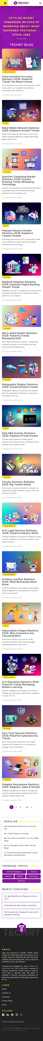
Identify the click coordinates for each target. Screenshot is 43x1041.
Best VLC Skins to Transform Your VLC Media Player (21, 839)
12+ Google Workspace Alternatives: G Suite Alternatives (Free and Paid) (21, 854)
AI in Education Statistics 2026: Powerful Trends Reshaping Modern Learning (20, 684)
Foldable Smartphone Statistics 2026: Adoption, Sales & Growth (21, 785)
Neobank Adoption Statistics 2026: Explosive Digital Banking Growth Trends (21, 284)
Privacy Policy (7, 1001)
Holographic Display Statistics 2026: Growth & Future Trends (20, 385)
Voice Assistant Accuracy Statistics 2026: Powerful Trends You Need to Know (17, 79)
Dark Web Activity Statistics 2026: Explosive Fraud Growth (20, 434)
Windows (21, 881)
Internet (6, 123)
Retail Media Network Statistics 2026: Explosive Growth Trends (20, 129)
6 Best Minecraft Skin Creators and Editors (20, 905)
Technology (7, 172)
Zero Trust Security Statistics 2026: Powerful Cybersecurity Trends (20, 736)
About (4, 989)
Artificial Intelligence (9, 72)
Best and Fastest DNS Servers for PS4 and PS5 (20, 827)
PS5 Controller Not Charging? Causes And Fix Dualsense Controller (21, 913)
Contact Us (6, 993)
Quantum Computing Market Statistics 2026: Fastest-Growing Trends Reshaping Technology (18, 180)
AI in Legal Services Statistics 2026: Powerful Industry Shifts (20, 532)
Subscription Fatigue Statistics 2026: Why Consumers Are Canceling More (20, 633)
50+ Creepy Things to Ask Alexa (16, 834)
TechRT (18, 1028)
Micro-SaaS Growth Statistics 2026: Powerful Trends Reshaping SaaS (19, 336)
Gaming (34, 872)
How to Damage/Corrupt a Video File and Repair (20, 846)
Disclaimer (6, 997)
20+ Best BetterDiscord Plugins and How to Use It (20, 897)
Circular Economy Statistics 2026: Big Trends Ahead (18, 483)
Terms (4, 1005)
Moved (20, 876)
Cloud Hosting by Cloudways (13, 1022)
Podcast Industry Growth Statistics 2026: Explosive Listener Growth (17, 233)
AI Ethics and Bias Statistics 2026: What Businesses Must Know (19, 582)
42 (27, 807)
